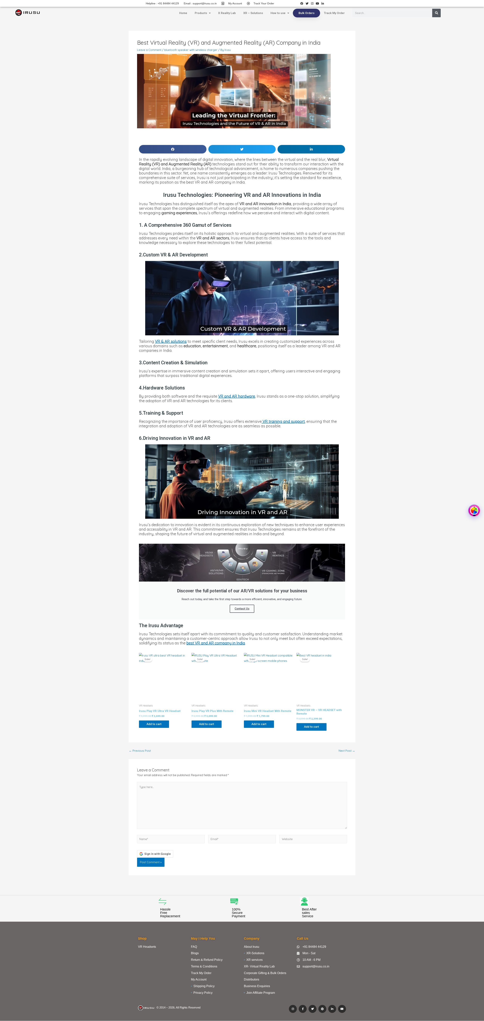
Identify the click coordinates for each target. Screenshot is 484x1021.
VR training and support (283, 421)
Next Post (347, 750)
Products (201, 13)
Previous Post (140, 750)
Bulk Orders (306, 13)
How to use (278, 13)
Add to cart (154, 724)
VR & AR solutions (171, 341)
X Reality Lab (227, 13)
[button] (172, 149)
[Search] (436, 13)
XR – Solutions (253, 13)
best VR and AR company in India (215, 643)
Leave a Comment (149, 50)
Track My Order (334, 13)
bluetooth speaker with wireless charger (190, 50)
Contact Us (242, 608)
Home (183, 13)
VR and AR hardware (236, 396)
